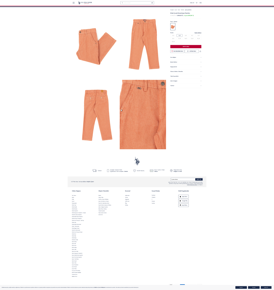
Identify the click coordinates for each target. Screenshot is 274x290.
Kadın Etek (74, 243)
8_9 (173, 38)
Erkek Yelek (74, 236)
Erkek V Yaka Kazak (75, 226)
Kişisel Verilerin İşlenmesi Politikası (105, 205)
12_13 (198, 38)
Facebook (153, 195)
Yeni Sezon (74, 195)
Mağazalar (127, 199)
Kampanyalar (74, 203)
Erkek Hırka (74, 222)
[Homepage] (85, 3)
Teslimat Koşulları (102, 211)
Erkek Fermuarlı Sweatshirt (77, 218)
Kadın (73, 197)
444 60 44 (101, 214)
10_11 (186, 38)
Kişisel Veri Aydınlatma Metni (104, 203)
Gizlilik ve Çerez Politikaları (103, 199)
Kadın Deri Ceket (75, 251)
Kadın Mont (74, 245)
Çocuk (176, 9)
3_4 (173, 35)
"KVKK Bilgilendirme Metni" (192, 184)
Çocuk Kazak (74, 266)
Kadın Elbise (74, 241)
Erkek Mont (74, 234)
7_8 (198, 35)
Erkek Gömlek (74, 207)
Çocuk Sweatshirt (75, 265)
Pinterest (153, 201)
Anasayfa (172, 9)
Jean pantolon (188, 9)
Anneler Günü (74, 274)
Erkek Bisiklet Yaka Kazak (76, 224)
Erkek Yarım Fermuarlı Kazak (77, 232)
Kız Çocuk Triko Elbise (76, 270)
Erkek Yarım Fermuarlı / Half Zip (78, 220)
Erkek (73, 199)
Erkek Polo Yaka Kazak (76, 230)
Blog (126, 203)
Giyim (179, 9)
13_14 (173, 41)
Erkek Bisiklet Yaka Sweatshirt (77, 216)
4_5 (179, 35)
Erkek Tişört (74, 205)
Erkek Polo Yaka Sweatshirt (77, 214)
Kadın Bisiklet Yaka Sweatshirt (77, 255)
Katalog (126, 205)
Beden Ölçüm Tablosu (103, 209)
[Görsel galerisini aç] (96, 44)
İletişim (100, 195)
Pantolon (182, 9)
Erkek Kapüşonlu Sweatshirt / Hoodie (79, 212)
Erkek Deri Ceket (75, 239)
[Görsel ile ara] (152, 2)
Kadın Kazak (74, 261)
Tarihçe (126, 197)
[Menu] (74, 2)
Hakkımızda (127, 195)
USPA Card (127, 201)
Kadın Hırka (74, 263)
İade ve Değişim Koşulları (103, 207)
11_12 (192, 38)
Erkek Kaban (74, 238)
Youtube (153, 203)
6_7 (192, 35)
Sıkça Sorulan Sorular (103, 212)
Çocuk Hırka (74, 268)
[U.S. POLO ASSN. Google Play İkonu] (190, 201)
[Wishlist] (196, 2)
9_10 (179, 38)
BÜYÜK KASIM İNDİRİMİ (76, 272)
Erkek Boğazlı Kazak (75, 228)
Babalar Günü (74, 276)
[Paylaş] (200, 51)
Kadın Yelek (74, 249)
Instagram (153, 197)
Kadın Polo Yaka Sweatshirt (77, 257)
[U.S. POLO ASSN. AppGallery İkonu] (190, 205)
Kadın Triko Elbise (75, 259)
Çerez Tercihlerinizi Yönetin (104, 201)
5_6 (186, 35)
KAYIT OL (199, 179)
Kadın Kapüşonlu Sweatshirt (77, 253)
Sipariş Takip (101, 197)
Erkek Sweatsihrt (75, 211)
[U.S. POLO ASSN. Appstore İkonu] (190, 196)
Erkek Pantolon (74, 209)
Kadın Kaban (74, 247)
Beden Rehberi (198, 32)
